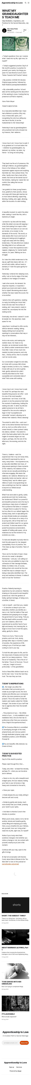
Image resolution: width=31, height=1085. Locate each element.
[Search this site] (25, 2)
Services (19, 1067)
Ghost (19, 1071)
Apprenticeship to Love (12, 3)
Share (25, 30)
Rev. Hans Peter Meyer (12, 29)
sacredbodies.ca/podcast (10, 864)
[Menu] (28, 2)
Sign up (11, 1067)
